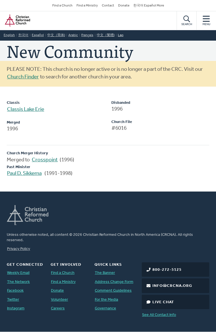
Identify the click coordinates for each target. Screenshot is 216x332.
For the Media (106, 300)
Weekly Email (18, 273)
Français (87, 35)
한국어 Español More (148, 5)
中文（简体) (56, 35)
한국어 (23, 35)
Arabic (73, 35)
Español (38, 35)
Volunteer (59, 300)
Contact (108, 5)
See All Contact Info (159, 315)
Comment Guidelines (113, 291)
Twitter (13, 300)
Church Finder (23, 77)
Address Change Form (114, 282)
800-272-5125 (167, 270)
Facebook (15, 291)
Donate (123, 5)
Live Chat (163, 302)
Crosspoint (45, 160)
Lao (120, 35)
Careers (58, 308)
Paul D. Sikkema (24, 173)
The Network (18, 282)
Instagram (15, 308)
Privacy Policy (18, 249)
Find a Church (62, 5)
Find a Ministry (87, 5)
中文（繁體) (105, 35)
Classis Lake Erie (25, 109)
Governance (105, 308)
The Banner (105, 273)
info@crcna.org (172, 286)
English (9, 35)
